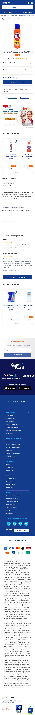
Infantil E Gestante (11, 479)
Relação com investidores (13, 424)
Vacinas (8, 441)
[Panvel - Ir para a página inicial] (14, 2)
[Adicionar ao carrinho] (16, 141)
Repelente (22, 19)
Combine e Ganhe (30, 15)
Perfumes (8, 476)
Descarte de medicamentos (13, 430)
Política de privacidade (12, 427)
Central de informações (12, 496)
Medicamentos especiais (13, 444)
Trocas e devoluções (11, 507)
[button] (17, 63)
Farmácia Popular (11, 456)
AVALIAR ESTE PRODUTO (17, 277)
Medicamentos (10, 467)
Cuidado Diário (14, 19)
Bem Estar (9, 473)
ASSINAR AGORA (17, 355)
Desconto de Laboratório (13, 447)
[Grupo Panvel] (8, 697)
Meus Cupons (6, 15)
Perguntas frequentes (12, 499)
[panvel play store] (24, 388)
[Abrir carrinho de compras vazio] (32, 2)
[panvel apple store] (10, 388)
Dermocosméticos (11, 482)
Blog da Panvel (10, 421)
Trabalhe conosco (11, 418)
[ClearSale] (6, 709)
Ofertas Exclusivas (22, 15)
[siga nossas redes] (9, 524)
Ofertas (8, 510)
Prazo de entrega (11, 504)
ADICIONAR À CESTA (17, 82)
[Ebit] (19, 709)
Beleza (8, 464)
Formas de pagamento (12, 501)
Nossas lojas (9, 433)
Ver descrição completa (8, 222)
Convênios (9, 450)
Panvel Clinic (9, 488)
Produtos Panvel (10, 485)
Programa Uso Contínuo (13, 453)
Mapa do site (9, 513)
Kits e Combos (14, 15)
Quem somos (9, 416)
